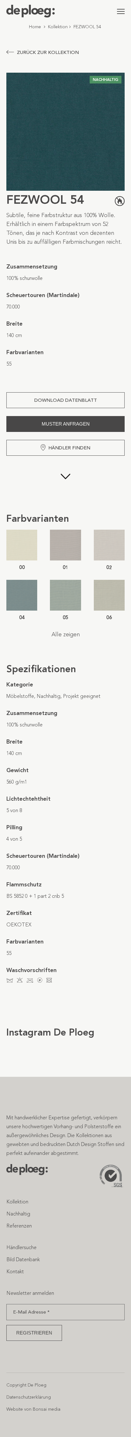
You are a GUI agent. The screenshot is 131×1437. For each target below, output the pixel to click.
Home (35, 27)
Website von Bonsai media (33, 1409)
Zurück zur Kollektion (48, 52)
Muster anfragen (66, 424)
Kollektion (58, 27)
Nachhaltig (18, 1214)
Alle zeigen (66, 634)
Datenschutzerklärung (28, 1397)
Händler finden (69, 448)
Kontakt (15, 1271)
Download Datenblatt (65, 400)
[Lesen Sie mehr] (65, 483)
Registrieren (34, 1332)
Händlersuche (21, 1247)
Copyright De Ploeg (26, 1385)
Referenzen (19, 1226)
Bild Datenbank (23, 1259)
